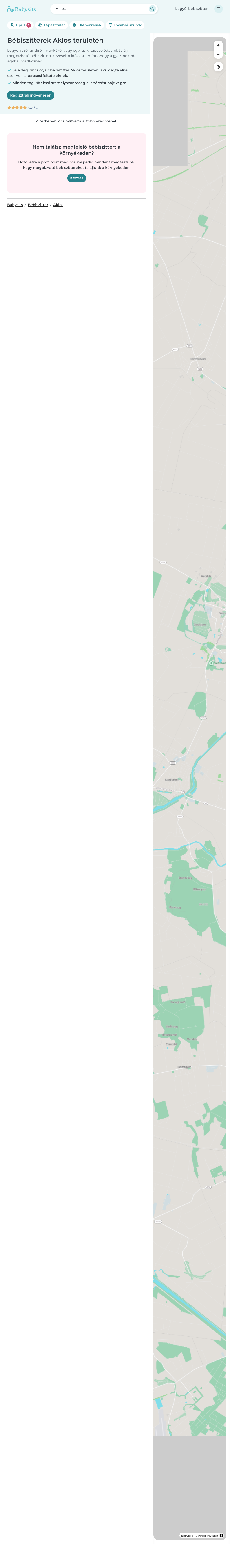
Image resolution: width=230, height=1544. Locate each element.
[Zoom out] (218, 54)
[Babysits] (21, 9)
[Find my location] (218, 66)
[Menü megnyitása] (218, 9)
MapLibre (187, 1535)
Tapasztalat (53, 25)
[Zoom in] (218, 45)
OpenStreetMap (208, 1535)
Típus (21, 25)
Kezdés (76, 178)
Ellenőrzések (89, 25)
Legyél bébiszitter (191, 9)
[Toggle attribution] (221, 1535)
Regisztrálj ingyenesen (30, 95)
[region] (189, 788)
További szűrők (127, 25)
